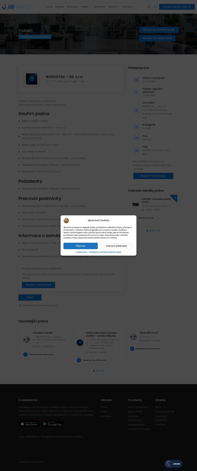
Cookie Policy (81, 252)
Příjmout (81, 245)
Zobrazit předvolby (116, 245)
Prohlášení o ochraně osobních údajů (105, 252)
